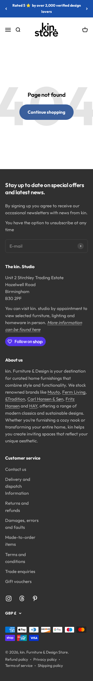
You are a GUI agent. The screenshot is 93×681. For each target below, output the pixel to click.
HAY (33, 405)
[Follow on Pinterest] (35, 598)
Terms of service (19, 665)
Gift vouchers (18, 581)
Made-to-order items (20, 540)
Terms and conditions (15, 558)
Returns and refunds (17, 506)
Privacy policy (45, 659)
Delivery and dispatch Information (17, 486)
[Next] (87, 9)
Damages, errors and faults (21, 524)
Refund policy (16, 659)
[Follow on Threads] (21, 598)
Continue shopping (46, 112)
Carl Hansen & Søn (45, 399)
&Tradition (15, 399)
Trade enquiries (20, 571)
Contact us (15, 469)
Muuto (54, 392)
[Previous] (6, 9)
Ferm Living (74, 392)
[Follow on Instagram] (8, 598)
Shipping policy (50, 665)
